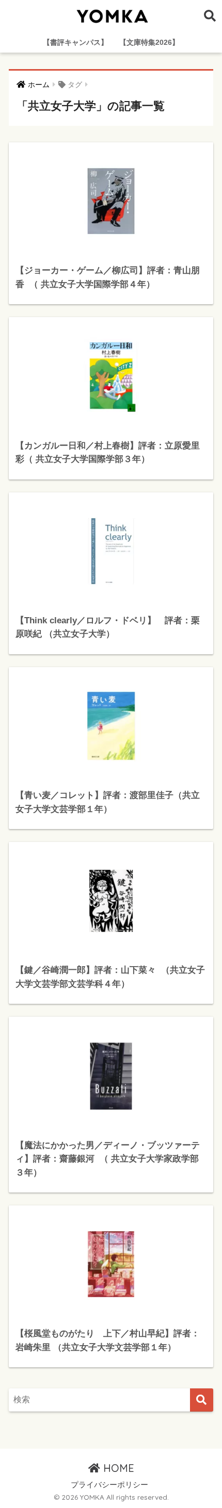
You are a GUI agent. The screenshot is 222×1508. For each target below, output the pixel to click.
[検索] (201, 1400)
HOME (117, 1468)
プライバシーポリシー (109, 1485)
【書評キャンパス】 (75, 42)
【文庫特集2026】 (149, 42)
